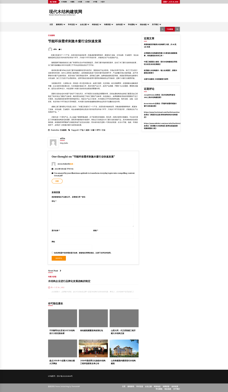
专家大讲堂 (52, 276)
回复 (57, 181)
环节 (98, 130)
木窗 (92, 130)
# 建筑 (72, 2)
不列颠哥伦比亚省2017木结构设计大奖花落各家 (62, 331)
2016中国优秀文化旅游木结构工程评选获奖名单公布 (92, 362)
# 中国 (95, 2)
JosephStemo (149, 95)
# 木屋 (80, 2)
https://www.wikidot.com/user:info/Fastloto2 (162, 123)
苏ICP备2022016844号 (65, 376)
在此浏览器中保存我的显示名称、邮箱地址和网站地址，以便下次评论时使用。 (83, 253)
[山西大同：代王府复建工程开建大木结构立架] (124, 318)
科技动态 (95, 24)
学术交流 (71, 24)
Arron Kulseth (64, 164)
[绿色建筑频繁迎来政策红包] (93, 318)
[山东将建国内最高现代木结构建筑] (124, 348)
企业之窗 (83, 24)
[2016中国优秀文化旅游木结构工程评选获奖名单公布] (93, 348)
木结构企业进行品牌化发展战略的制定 (69, 281)
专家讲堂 (107, 24)
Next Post (53, 271)
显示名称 (56, 230)
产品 (81, 130)
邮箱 (95, 230)
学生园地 (131, 24)
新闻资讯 (59, 24)
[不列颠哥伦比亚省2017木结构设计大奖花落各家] (62, 318)
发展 (87, 130)
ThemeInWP (76, 386)
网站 (53, 242)
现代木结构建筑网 (65, 11)
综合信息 (143, 24)
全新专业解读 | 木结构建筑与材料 (156, 79)
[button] (162, 29)
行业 (103, 130)
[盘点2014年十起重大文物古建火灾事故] (62, 348)
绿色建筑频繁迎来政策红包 (91, 330)
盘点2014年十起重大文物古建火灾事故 (62, 362)
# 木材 (88, 2)
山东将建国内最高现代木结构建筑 (123, 362)
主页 (51, 24)
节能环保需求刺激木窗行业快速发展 (74, 41)
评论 (54, 201)
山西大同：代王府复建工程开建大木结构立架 (123, 331)
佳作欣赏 (119, 24)
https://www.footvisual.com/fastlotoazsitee (162, 112)
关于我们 (155, 24)
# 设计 (103, 2)
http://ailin (64, 143)
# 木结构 (64, 2)
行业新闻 (51, 35)
